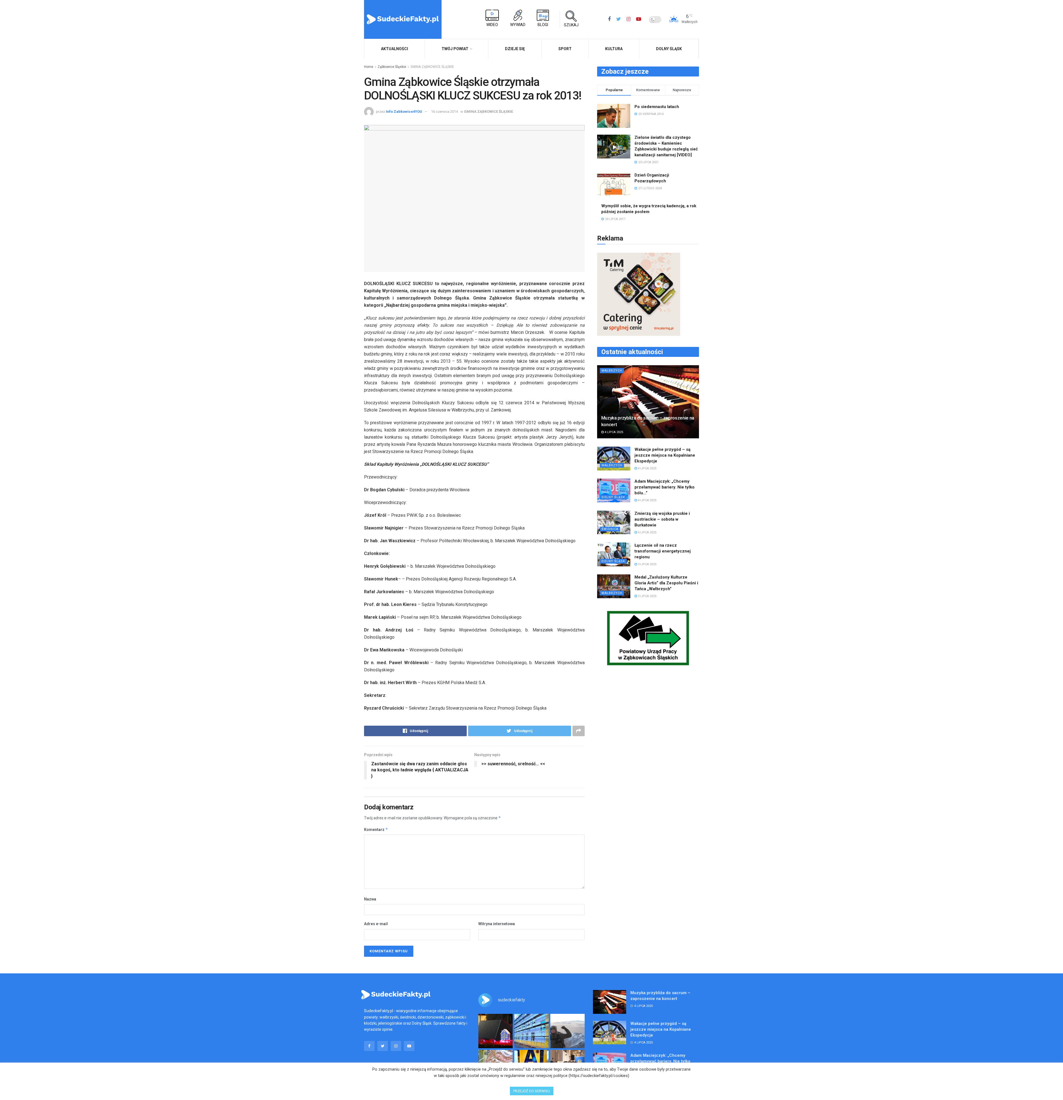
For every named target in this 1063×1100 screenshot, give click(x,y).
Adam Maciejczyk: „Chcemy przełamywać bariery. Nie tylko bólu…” (664, 487)
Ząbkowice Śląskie (392, 67)
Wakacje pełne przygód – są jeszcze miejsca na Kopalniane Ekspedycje (664, 455)
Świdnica (610, 529)
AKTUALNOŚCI (394, 49)
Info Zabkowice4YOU (404, 111)
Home (368, 67)
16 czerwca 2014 (444, 111)
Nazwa (370, 899)
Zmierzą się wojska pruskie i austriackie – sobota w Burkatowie (662, 519)
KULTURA (614, 49)
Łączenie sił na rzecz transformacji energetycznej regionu (662, 551)
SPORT (565, 49)
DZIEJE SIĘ (515, 49)
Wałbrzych (612, 370)
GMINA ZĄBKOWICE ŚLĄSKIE (432, 67)
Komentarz (376, 829)
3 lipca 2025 (646, 564)
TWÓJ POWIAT (455, 49)
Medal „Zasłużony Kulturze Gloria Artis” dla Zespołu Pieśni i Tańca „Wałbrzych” (666, 583)
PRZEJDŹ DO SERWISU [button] (531, 1091)
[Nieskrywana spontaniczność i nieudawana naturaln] (495, 1031)
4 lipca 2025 (613, 432)
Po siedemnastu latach (656, 106)
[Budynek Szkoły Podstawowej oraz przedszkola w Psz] (531, 1031)
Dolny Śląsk (669, 49)
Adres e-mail (376, 924)
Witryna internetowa (496, 924)
